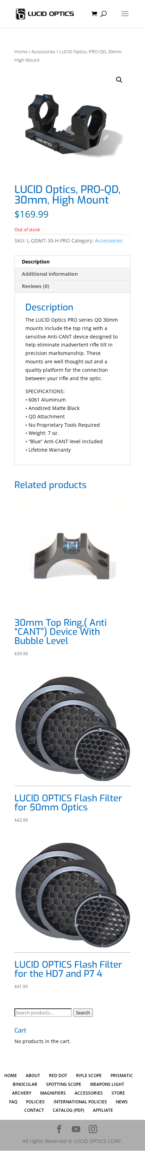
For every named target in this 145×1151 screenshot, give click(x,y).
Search (83, 1012)
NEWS (122, 1102)
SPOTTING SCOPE (63, 1084)
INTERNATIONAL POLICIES (80, 1102)
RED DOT (58, 1075)
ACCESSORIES (89, 1093)
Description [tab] (36, 261)
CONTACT (34, 1110)
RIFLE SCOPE (89, 1075)
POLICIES (35, 1102)
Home (20, 51)
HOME (10, 1075)
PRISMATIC (122, 1075)
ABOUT (33, 1075)
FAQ (13, 1102)
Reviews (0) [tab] (35, 286)
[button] (119, 80)
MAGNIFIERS (53, 1093)
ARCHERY (21, 1093)
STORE (118, 1093)
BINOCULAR (25, 1084)
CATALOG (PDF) (68, 1110)
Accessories (43, 51)
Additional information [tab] (50, 273)
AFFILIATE (103, 1110)
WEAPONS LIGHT (107, 1084)
